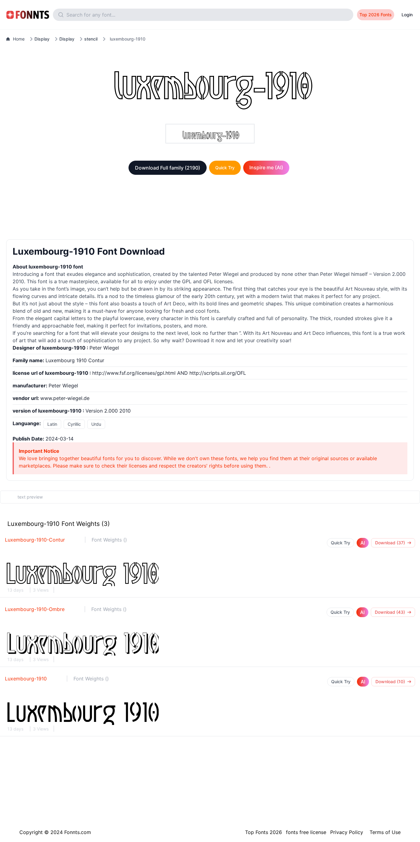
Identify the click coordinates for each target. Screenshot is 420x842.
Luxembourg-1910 (26, 679)
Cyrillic (74, 424)
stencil (90, 38)
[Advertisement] (210, 208)
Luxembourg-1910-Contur (35, 540)
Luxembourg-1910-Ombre (35, 609)
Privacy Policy (346, 832)
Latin (52, 424)
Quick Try (225, 167)
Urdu (96, 424)
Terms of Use (385, 832)
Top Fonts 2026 (263, 832)
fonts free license (306, 832)
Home (19, 38)
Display (42, 38)
